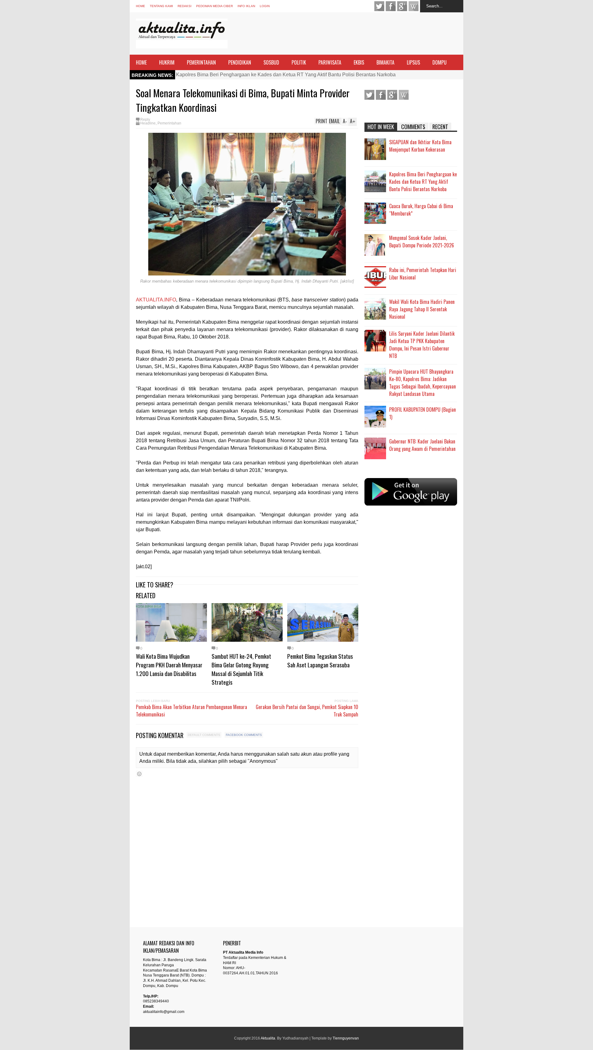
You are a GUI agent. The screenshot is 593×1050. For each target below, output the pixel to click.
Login (265, 6)
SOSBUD (271, 62)
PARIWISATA (329, 62)
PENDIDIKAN (239, 62)
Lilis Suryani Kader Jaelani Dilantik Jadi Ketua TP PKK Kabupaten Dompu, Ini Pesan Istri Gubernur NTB (422, 344)
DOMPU (439, 62)
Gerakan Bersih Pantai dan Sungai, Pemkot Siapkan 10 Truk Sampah (307, 710)
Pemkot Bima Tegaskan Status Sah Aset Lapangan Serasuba (320, 660)
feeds (413, 6)
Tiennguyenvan (346, 1038)
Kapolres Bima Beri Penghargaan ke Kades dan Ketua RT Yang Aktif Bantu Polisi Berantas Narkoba (286, 74)
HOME (141, 62)
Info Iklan (246, 6)
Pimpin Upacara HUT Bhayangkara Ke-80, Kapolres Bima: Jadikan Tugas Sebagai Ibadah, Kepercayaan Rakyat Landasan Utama (422, 382)
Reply (145, 119)
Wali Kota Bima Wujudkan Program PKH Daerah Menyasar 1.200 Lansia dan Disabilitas (169, 665)
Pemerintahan (169, 123)
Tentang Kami (161, 6)
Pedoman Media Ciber (214, 6)
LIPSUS (413, 62)
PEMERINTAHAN (201, 62)
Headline (148, 123)
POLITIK (299, 62)
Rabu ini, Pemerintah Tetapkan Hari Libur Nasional (422, 273)
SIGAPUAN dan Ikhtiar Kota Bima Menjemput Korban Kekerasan (420, 145)
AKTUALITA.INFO (156, 299)
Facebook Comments (244, 735)
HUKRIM (167, 62)
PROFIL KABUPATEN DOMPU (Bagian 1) (422, 413)
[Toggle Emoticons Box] (139, 774)
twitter (379, 6)
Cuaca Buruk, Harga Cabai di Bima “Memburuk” (421, 209)
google (402, 6)
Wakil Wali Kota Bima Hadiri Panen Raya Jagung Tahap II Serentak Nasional (422, 309)
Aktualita (268, 1038)
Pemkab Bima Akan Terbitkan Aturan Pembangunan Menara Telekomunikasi (191, 710)
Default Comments (204, 735)
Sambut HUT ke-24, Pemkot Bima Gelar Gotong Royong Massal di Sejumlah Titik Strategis (241, 669)
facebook (391, 6)
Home (140, 6)
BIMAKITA (385, 62)
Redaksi (184, 6)
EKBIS (359, 62)
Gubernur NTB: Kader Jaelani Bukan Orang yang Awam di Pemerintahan (422, 445)
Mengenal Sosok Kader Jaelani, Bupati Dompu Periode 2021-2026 (421, 241)
